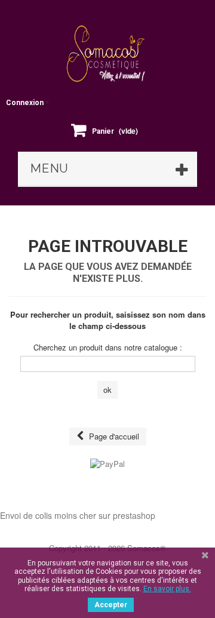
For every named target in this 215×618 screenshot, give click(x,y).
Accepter (110, 605)
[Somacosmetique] (107, 54)
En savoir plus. (167, 589)
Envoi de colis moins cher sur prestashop (77, 515)
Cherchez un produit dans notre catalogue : (107, 347)
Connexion (25, 103)
